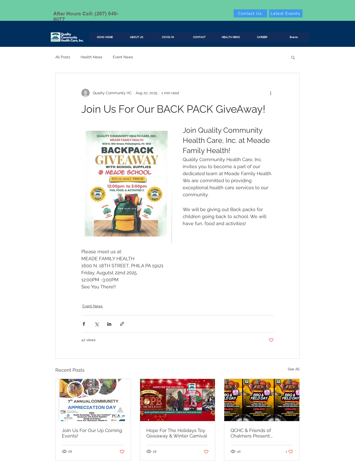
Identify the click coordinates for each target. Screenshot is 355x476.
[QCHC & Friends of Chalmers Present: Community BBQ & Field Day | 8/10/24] (261, 400)
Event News (123, 57)
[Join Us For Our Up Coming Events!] (93, 400)
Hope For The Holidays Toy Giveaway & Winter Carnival (176, 433)
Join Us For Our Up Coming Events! (92, 433)
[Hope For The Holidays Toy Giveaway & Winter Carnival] (177, 400)
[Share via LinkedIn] (109, 323)
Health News (91, 57)
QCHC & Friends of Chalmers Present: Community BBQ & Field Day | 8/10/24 (257, 433)
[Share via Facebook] (83, 323)
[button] (293, 57)
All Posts (62, 57)
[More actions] (270, 93)
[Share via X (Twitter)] (96, 323)
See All (294, 369)
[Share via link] (122, 323)
